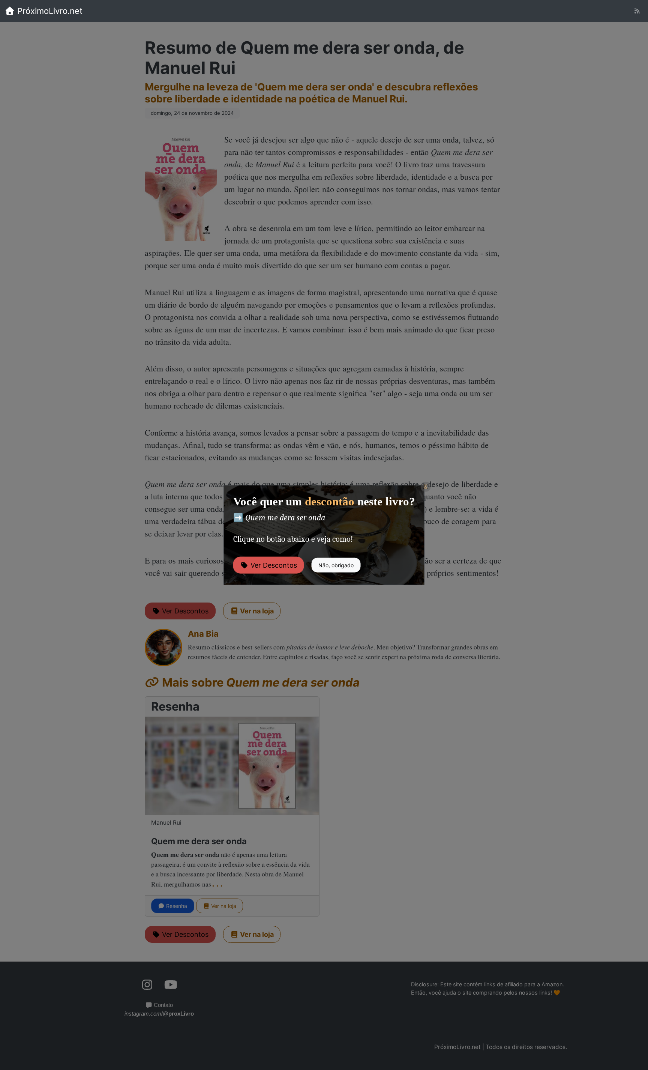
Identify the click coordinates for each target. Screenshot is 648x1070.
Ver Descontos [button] (273, 565)
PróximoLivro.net (48, 11)
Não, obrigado (336, 565)
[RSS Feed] (637, 11)
